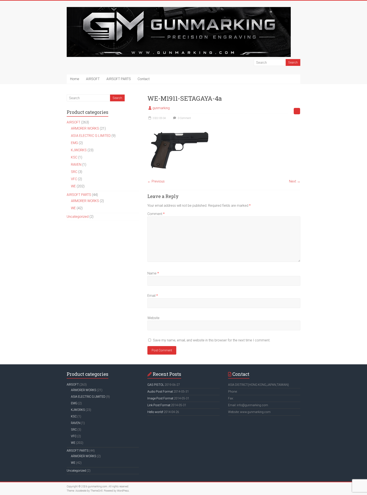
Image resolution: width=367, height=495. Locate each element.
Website (153, 318)
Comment (156, 214)
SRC (74, 172)
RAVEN (76, 165)
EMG (74, 143)
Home (74, 79)
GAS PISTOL (155, 384)
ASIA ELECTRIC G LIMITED (91, 136)
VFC (74, 179)
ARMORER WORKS (85, 128)
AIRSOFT (93, 79)
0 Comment (184, 118)
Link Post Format (158, 405)
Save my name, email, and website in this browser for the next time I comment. (211, 340)
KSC (74, 157)
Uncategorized (78, 217)
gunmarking (161, 108)
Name (153, 273)
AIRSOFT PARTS (118, 79)
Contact (144, 79)
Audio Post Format (160, 391)
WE (73, 186)
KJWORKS (79, 150)
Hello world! (155, 412)
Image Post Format (160, 398)
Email (152, 296)
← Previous (156, 181)
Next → (294, 181)
